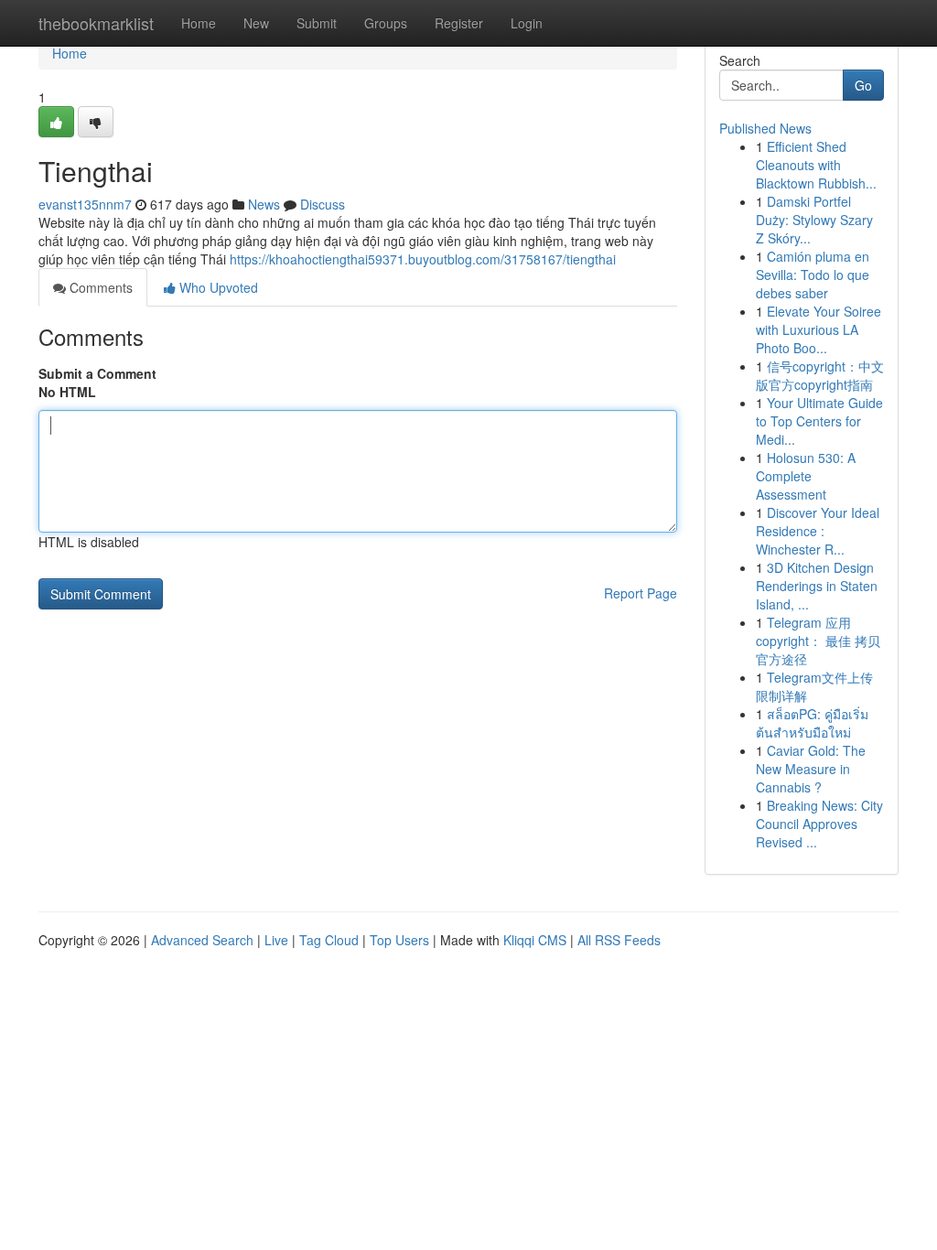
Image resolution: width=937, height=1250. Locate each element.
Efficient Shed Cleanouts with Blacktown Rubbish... (816, 164)
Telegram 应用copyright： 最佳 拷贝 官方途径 (818, 640)
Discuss (322, 204)
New (256, 23)
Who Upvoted (217, 287)
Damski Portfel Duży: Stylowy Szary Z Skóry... (814, 219)
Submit (316, 23)
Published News (765, 128)
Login (527, 23)
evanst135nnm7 (85, 204)
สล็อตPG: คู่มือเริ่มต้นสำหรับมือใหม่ (812, 723)
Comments (99, 287)
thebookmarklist (96, 23)
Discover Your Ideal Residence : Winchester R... (817, 530)
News (264, 204)
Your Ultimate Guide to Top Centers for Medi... (819, 420)
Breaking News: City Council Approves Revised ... (819, 823)
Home (198, 23)
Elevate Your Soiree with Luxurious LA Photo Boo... (818, 329)
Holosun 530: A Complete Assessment (806, 475)
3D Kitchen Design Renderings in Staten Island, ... (817, 585)
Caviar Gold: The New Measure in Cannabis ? (811, 768)
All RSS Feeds (619, 940)
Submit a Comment (97, 373)
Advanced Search (202, 940)
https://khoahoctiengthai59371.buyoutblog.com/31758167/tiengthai (423, 259)
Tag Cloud (329, 940)
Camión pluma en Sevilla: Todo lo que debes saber (812, 274)
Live (276, 940)
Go (863, 85)
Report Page (640, 593)
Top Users (399, 940)
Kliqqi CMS (534, 940)
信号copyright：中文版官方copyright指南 (820, 375)
